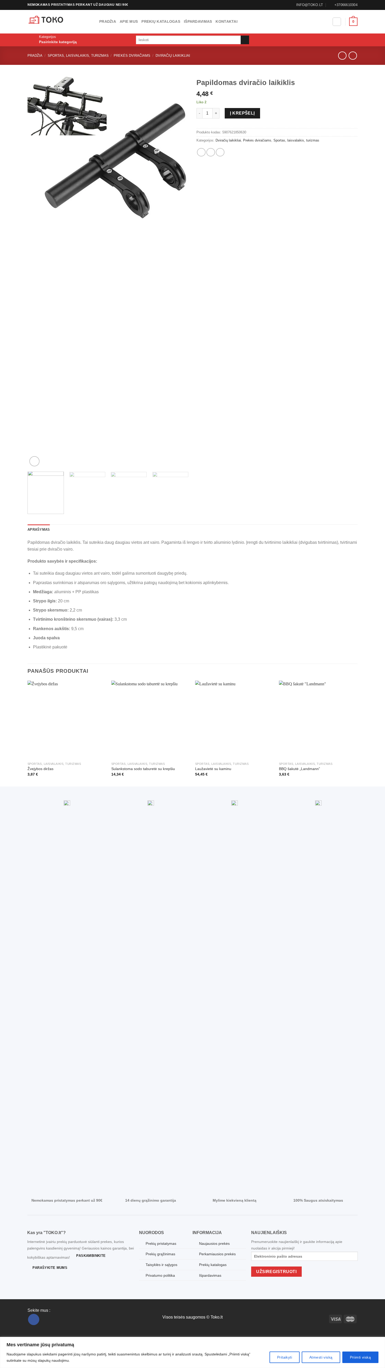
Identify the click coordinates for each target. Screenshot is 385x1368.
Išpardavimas (198, 21)
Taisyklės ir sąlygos (161, 1265)
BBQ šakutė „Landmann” (299, 769)
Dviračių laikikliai (173, 56)
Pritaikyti (284, 1357)
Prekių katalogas (160, 21)
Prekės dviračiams (132, 56)
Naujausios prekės (214, 1243)
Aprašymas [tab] (39, 530)
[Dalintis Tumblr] (220, 152)
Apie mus (129, 21)
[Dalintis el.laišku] (210, 152)
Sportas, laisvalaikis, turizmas (78, 56)
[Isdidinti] (34, 461)
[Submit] (245, 40)
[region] (192, 1352)
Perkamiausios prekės (217, 1254)
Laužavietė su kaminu (213, 769)
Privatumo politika (160, 1275)
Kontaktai (227, 21)
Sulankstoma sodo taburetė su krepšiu (143, 769)
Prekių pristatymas (161, 1243)
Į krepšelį (242, 113)
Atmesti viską (320, 1357)
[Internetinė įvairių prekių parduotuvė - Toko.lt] (59, 22)
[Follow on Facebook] (33, 1319)
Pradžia (107, 21)
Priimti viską (360, 1357)
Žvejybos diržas (40, 769)
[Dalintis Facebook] (201, 152)
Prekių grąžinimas (160, 1254)
